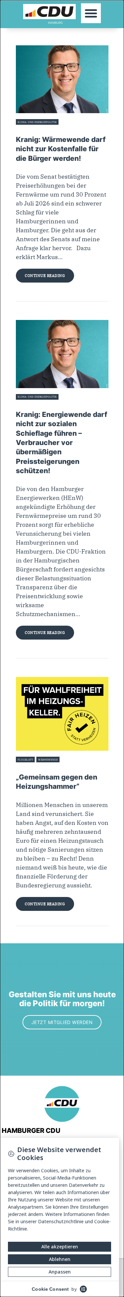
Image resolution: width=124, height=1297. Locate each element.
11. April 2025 (24, 404)
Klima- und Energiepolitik (37, 122)
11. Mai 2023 (24, 767)
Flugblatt (25, 759)
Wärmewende (48, 759)
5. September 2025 (28, 130)
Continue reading (45, 275)
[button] (91, 13)
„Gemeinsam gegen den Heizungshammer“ (56, 781)
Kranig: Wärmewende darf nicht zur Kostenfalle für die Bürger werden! (60, 148)
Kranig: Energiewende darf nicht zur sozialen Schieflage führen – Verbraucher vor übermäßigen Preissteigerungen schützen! (61, 442)
